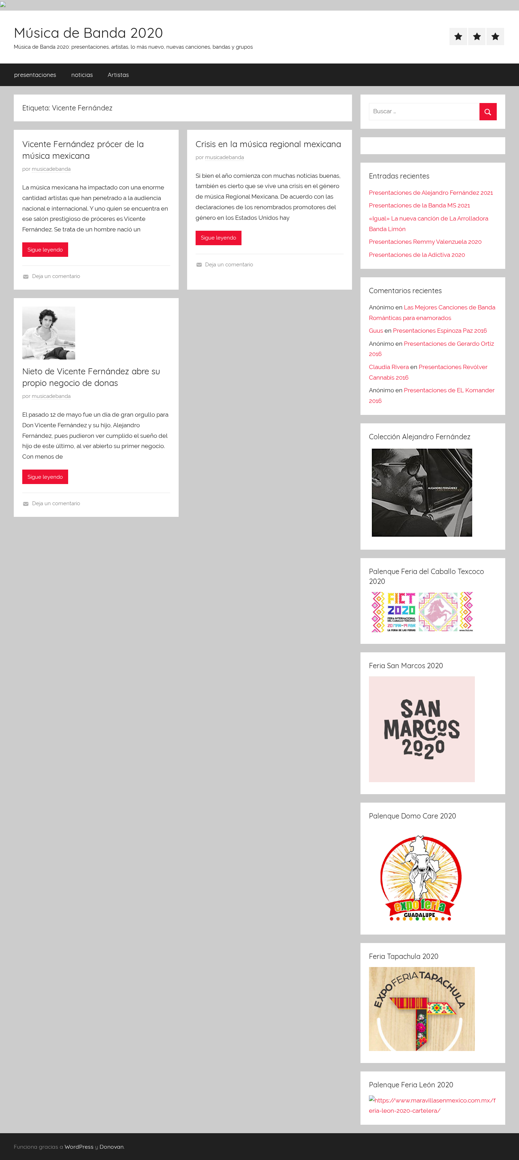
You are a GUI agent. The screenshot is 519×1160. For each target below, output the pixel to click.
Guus (376, 330)
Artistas (118, 74)
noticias (82, 74)
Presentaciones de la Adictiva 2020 (417, 254)
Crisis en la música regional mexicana (268, 144)
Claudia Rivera (389, 366)
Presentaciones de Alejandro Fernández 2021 (431, 192)
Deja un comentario (56, 276)
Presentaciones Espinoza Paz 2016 (440, 330)
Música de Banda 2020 (88, 32)
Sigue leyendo (45, 250)
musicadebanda (51, 169)
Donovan (112, 1146)
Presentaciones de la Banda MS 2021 (419, 205)
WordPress (79, 1146)
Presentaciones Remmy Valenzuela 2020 (425, 241)
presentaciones (35, 74)
